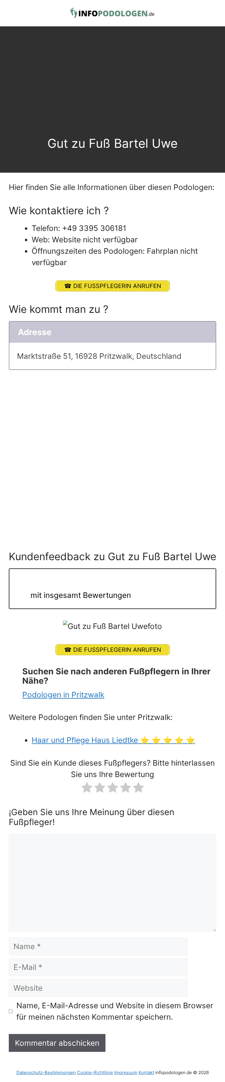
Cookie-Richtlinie (95, 1072)
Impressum (125, 1072)
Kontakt (146, 1072)
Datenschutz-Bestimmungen (46, 1072)
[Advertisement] (112, 92)
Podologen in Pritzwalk (63, 694)
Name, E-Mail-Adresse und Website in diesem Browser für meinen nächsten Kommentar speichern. (114, 1011)
